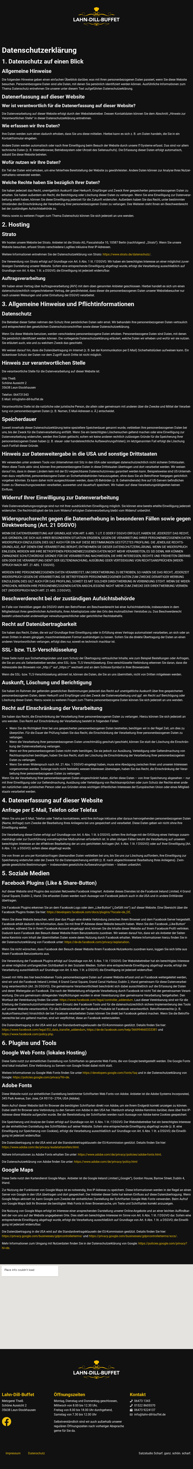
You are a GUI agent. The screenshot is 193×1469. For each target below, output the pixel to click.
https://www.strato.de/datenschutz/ (127, 254)
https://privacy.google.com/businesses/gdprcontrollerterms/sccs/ (133, 1236)
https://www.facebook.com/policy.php (27, 1034)
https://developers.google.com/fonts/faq (110, 1073)
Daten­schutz (36, 1453)
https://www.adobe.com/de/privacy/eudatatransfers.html (40, 1147)
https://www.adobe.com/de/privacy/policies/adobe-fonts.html (119, 1154)
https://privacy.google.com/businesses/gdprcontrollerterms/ (42, 1236)
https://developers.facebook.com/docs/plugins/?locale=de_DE (88, 912)
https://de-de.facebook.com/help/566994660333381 (122, 1029)
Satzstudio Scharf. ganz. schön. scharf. (165, 1453)
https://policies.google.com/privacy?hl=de (41, 1077)
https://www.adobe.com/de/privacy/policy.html (105, 1161)
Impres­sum (13, 1453)
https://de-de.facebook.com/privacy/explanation (96, 942)
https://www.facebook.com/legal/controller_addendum (96, 1000)
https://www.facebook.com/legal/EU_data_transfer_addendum (43, 1029)
